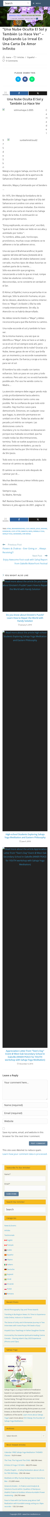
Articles (20, 57)
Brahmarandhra (18, 529)
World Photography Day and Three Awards (21, 1309)
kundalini (7, 531)
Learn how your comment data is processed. (25, 1154)
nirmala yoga (38, 531)
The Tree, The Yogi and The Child (17, 1460)
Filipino (10, 1259)
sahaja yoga (7, 534)
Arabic (9, 1250)
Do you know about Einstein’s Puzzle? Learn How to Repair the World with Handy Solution (25, 617)
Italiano (10, 1264)
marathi (24, 531)
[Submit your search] (28, 3)
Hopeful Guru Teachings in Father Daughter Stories (24, 1330)
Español (31, 57)
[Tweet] (38, 93)
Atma (9, 529)
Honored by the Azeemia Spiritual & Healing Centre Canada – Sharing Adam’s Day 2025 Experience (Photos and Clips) (24, 1338)
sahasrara (17, 534)
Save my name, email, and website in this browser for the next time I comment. (23, 1134)
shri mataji (26, 534)
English (10, 1240)
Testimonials (9, 1235)
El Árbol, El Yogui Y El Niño (14, 1465)
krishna (44, 529)
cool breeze (30, 529)
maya (30, 531)
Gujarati (10, 1274)
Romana (10, 1293)
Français (10, 1245)
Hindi (9, 1279)
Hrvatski (10, 1284)
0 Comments (12, 61)
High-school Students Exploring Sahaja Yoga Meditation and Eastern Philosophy (25, 836)
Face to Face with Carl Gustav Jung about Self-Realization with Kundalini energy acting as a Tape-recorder (24, 1503)
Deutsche (10, 1269)
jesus (38, 529)
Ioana (8, 57)
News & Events (10, 1225)
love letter (15, 531)
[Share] (19, 93)
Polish (9, 1289)
